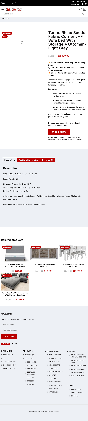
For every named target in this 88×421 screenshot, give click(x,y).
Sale (59, 139)
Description (9, 160)
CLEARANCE (52, 139)
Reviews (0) (47, 160)
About (3, 3)
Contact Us (13, 3)
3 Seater (67, 137)
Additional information (29, 160)
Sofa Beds (65, 139)
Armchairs (76, 137)
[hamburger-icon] (3, 9)
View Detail (15, 246)
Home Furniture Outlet (51, 411)
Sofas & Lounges (76, 139)
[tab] (9, 160)
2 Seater (60, 137)
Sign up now (9, 337)
